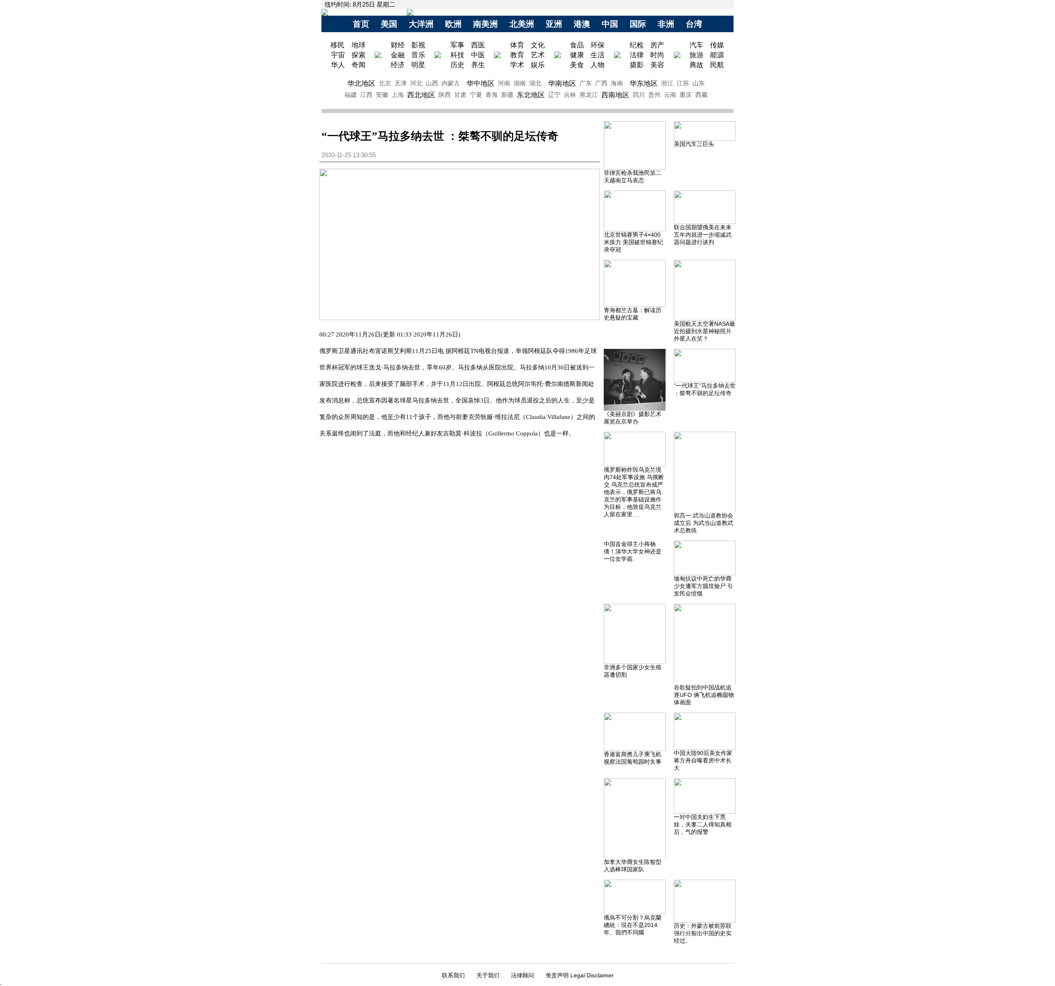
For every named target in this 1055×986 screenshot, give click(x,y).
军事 (457, 45)
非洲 (666, 23)
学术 (517, 65)
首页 (361, 23)
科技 (457, 55)
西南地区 (615, 95)
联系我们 (453, 975)
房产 (657, 45)
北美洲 (521, 23)
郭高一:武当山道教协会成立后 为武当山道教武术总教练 (703, 523)
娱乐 (538, 65)
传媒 (717, 45)
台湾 (694, 23)
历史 (457, 65)
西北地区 (421, 95)
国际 (638, 23)
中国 (610, 23)
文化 (538, 45)
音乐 (418, 55)
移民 (339, 45)
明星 (418, 65)
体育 (517, 45)
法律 (637, 55)
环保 (598, 45)
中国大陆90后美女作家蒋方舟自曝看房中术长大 (703, 760)
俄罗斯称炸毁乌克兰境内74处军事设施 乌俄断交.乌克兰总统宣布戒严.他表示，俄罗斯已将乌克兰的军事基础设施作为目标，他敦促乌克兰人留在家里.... (634, 492)
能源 (717, 55)
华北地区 (361, 83)
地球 (359, 45)
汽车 (696, 45)
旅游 (696, 55)
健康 (577, 55)
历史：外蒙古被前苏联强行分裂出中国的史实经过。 (702, 933)
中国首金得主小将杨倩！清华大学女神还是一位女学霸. (632, 551)
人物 (598, 65)
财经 (398, 45)
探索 (359, 55)
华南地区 (562, 83)
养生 (478, 65)
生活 (598, 55)
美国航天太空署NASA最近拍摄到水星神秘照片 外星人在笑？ (704, 331)
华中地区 (481, 83)
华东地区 (644, 83)
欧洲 (453, 23)
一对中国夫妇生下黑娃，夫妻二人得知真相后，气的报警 (702, 824)
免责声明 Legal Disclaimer (580, 975)
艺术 (538, 55)
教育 (517, 55)
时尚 (657, 55)
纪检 (637, 45)
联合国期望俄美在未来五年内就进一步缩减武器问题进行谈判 (702, 234)
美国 (389, 23)
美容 (657, 65)
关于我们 (487, 975)
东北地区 (531, 95)
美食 (577, 65)
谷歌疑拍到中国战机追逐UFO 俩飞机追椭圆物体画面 (704, 695)
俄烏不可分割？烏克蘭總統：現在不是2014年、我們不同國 (632, 925)
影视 (418, 45)
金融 (398, 55)
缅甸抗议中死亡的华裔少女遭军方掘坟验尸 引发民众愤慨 (703, 586)
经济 (398, 65)
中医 (478, 55)
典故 (696, 65)
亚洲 (554, 23)
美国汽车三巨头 (694, 144)
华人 (338, 65)
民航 (717, 65)
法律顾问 (522, 975)
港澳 (582, 23)
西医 (478, 45)
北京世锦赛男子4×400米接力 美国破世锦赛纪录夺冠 (633, 242)
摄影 (637, 65)
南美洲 (485, 23)
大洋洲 (421, 23)
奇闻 (359, 65)
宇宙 (338, 55)
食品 (577, 45)
